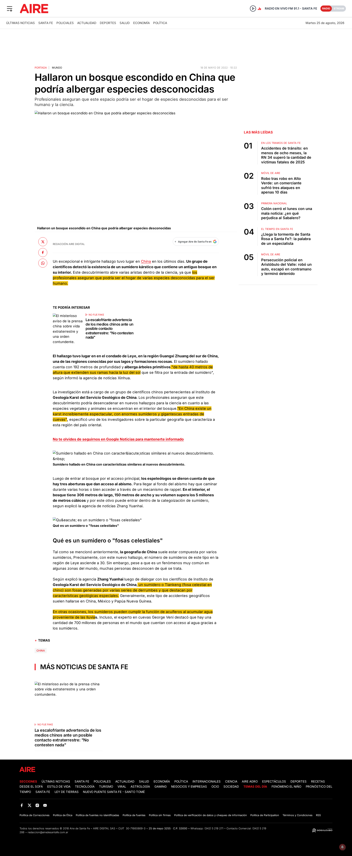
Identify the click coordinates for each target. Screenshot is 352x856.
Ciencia (231, 781)
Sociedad (231, 786)
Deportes (108, 23)
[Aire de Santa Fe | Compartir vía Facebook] (42, 252)
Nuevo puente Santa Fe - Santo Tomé (114, 792)
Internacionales (206, 781)
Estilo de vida (58, 786)
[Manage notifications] (342, 847)
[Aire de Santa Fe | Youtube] (45, 805)
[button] (9, 8)
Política (160, 23)
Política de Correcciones (35, 815)
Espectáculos (274, 781)
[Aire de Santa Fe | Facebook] (22, 805)
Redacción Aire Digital (69, 244)
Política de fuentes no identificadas (97, 815)
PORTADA (41, 67)
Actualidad (86, 23)
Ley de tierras (67, 792)
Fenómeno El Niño (286, 786)
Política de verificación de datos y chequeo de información (210, 815)
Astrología (140, 786)
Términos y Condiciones (297, 815)
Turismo (106, 786)
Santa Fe (45, 23)
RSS (318, 815)
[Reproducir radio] (253, 8)
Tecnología (85, 786)
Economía (141, 23)
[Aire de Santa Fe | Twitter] (29, 805)
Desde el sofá (31, 786)
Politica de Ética (62, 815)
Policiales (65, 23)
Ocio (215, 786)
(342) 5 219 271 (214, 828)
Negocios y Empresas (189, 786)
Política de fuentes (134, 815)
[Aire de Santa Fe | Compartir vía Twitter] (42, 241)
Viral (122, 786)
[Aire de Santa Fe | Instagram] (37, 805)
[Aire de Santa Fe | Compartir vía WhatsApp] (42, 263)
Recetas (318, 781)
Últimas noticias (20, 23)
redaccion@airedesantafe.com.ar (48, 832)
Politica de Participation (264, 815)
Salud (125, 23)
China (146, 261)
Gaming (160, 786)
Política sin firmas (160, 815)
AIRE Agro (250, 781)
